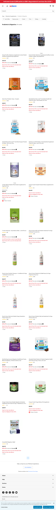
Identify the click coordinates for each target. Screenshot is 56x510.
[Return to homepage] (13, 6)
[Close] (52, 503)
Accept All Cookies (36, 507)
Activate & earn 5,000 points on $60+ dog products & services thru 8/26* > (28, 1)
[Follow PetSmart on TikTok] (13, 487)
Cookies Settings (4, 507)
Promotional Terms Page (33, 471)
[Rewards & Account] (7, 6)
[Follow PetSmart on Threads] (10, 487)
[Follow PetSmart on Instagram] (6, 487)
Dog (3, 16)
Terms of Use (4, 496)
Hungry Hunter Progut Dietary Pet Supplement (39, 402)
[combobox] (28, 11)
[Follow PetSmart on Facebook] (3, 487)
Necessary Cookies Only (47, 507)
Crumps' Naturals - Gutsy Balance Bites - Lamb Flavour (14, 230)
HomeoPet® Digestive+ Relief (8, 442)
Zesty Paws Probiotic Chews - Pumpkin (10, 99)
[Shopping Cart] (53, 6)
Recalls (3, 493)
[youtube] (16, 487)
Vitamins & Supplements (11, 16)
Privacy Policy (5, 498)
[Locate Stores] (50, 6)
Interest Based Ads (5, 500)
